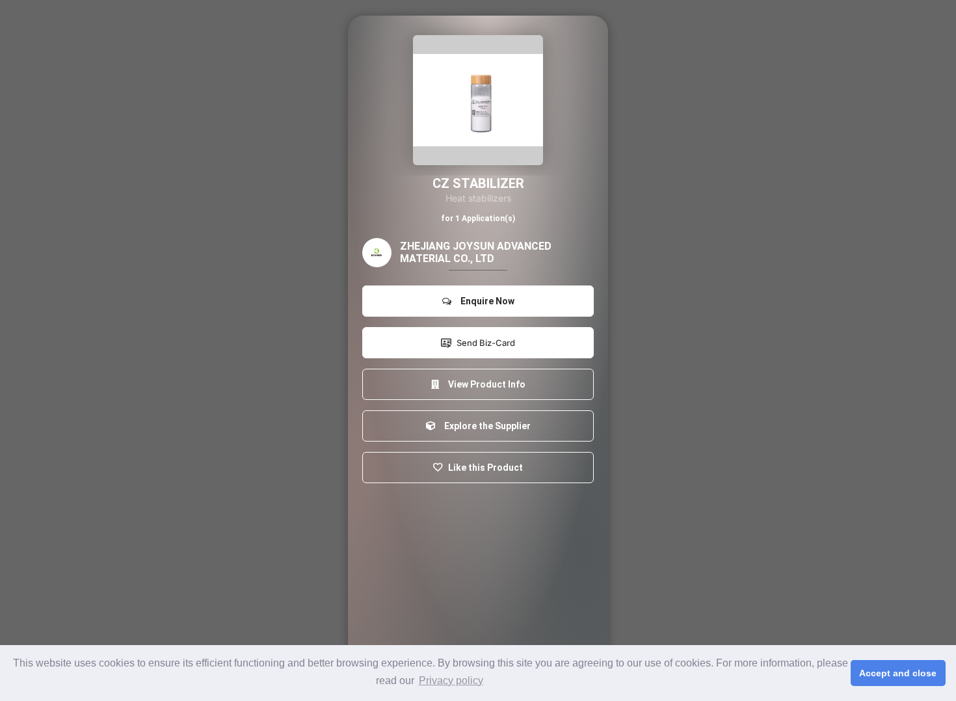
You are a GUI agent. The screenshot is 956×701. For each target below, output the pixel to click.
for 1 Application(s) (478, 218)
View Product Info (484, 384)
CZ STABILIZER (478, 183)
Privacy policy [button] (451, 680)
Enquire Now (485, 301)
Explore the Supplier (485, 426)
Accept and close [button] (897, 673)
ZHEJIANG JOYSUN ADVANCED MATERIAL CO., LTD (475, 252)
